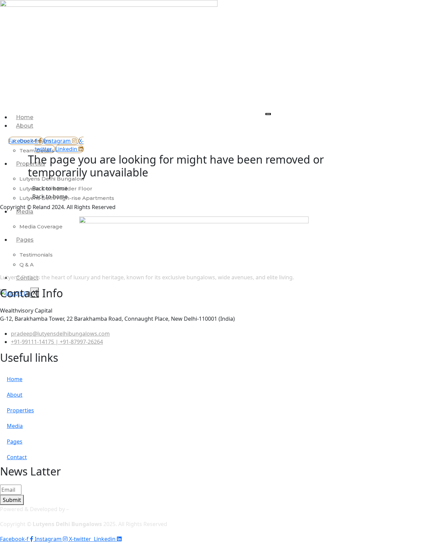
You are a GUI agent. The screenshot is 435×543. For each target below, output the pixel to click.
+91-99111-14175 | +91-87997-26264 (57, 341)
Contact (17, 457)
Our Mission (35, 140)
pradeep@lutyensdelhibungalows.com (60, 333)
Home (24, 117)
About (24, 126)
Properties (20, 410)
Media (24, 211)
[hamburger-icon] (268, 114)
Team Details (36, 150)
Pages (25, 240)
